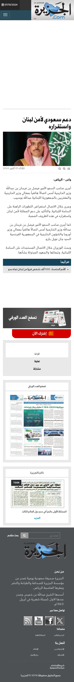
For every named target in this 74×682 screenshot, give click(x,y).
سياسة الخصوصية (57, 668)
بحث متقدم (13, 535)
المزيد (37, 518)
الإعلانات (35, 649)
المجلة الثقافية (40, 635)
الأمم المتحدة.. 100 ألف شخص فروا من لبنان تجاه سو (37, 269)
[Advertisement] (37, 63)
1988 (16, 483)
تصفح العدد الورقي (37, 386)
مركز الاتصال (34, 655)
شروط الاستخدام (57, 666)
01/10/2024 (11, 5)
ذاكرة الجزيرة (37, 473)
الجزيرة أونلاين (59, 635)
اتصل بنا (60, 643)
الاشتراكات (60, 655)
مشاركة (37, 369)
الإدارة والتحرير (59, 649)
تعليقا (37, 361)
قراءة (37, 354)
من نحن (59, 571)
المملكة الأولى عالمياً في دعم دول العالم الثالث (44, 511)
